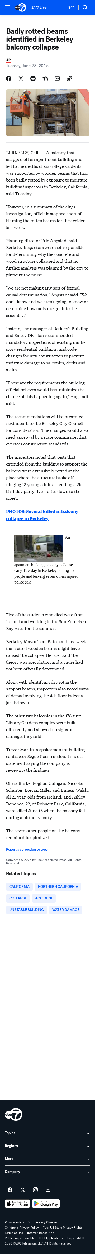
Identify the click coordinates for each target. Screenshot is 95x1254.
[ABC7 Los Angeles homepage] (20, 7)
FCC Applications (51, 1238)
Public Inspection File (20, 1238)
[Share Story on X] (20, 78)
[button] (7, 7)
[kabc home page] (13, 1114)
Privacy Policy (14, 1222)
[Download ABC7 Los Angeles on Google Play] (46, 1203)
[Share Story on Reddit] (32, 78)
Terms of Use (14, 1233)
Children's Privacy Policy (22, 1227)
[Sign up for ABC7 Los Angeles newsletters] (48, 1190)
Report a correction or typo (27, 849)
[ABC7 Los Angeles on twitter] (22, 1190)
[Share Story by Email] (57, 78)
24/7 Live (38, 7)
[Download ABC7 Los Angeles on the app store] (17, 1203)
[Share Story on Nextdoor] (45, 78)
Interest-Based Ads (40, 1233)
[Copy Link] (69, 78)
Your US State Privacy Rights (63, 1227)
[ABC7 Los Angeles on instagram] (35, 1190)
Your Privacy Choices (43, 1222)
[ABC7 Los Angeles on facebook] (10, 1190)
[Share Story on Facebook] (8, 78)
